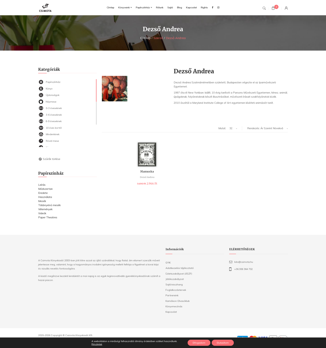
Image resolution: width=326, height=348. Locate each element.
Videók (42, 213)
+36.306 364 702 (243, 269)
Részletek (97, 344)
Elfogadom (199, 342)
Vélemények (45, 209)
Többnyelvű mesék (49, 205)
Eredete (43, 193)
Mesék (42, 201)
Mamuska (147, 171)
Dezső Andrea (147, 177)
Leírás (42, 184)
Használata (45, 197)
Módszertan (45, 188)
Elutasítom (223, 342)
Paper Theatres (47, 217)
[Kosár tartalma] (273, 8)
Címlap (145, 38)
